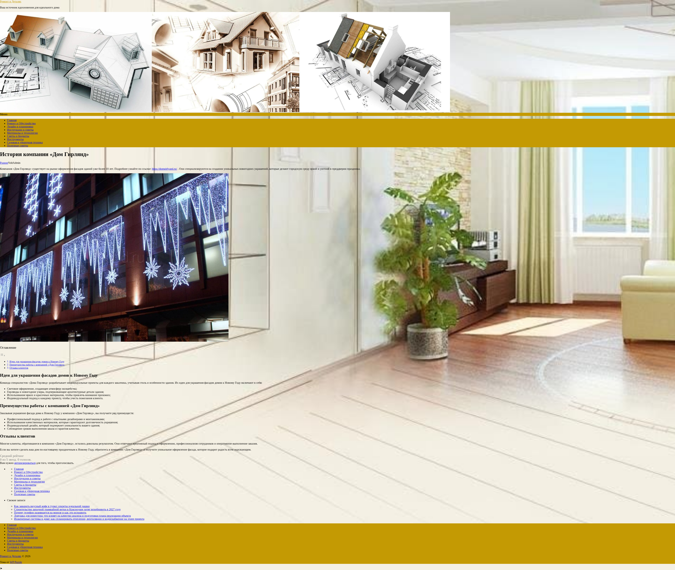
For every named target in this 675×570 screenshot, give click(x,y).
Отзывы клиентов (18, 367)
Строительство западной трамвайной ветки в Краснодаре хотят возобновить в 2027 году (67, 509)
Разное (4, 162)
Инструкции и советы (20, 129)
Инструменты (15, 139)
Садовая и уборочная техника (25, 142)
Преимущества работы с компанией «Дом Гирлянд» (37, 364)
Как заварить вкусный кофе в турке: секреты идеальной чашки (52, 506)
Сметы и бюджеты (18, 136)
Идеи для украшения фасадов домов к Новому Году (36, 361)
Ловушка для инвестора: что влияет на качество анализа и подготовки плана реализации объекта (72, 515)
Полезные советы (17, 145)
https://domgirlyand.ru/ (164, 168)
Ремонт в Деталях (10, 1)
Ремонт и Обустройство (21, 123)
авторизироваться (25, 462)
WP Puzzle (16, 562)
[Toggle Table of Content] (2, 355)
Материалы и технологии (22, 132)
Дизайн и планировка (20, 126)
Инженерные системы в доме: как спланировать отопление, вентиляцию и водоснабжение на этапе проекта (79, 518)
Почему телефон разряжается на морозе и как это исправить (50, 512)
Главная (12, 120)
